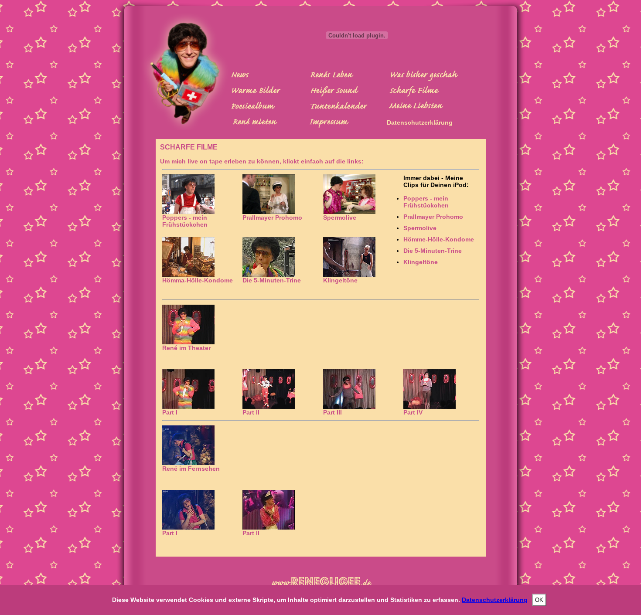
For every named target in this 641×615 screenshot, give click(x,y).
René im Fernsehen (191, 468)
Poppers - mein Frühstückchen (185, 221)
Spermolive (339, 217)
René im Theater (186, 347)
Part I (169, 412)
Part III (332, 412)
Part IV (413, 412)
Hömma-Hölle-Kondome (197, 280)
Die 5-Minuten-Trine (432, 250)
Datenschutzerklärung (420, 122)
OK (539, 600)
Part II (250, 412)
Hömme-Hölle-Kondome (438, 239)
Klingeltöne (420, 261)
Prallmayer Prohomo (272, 217)
